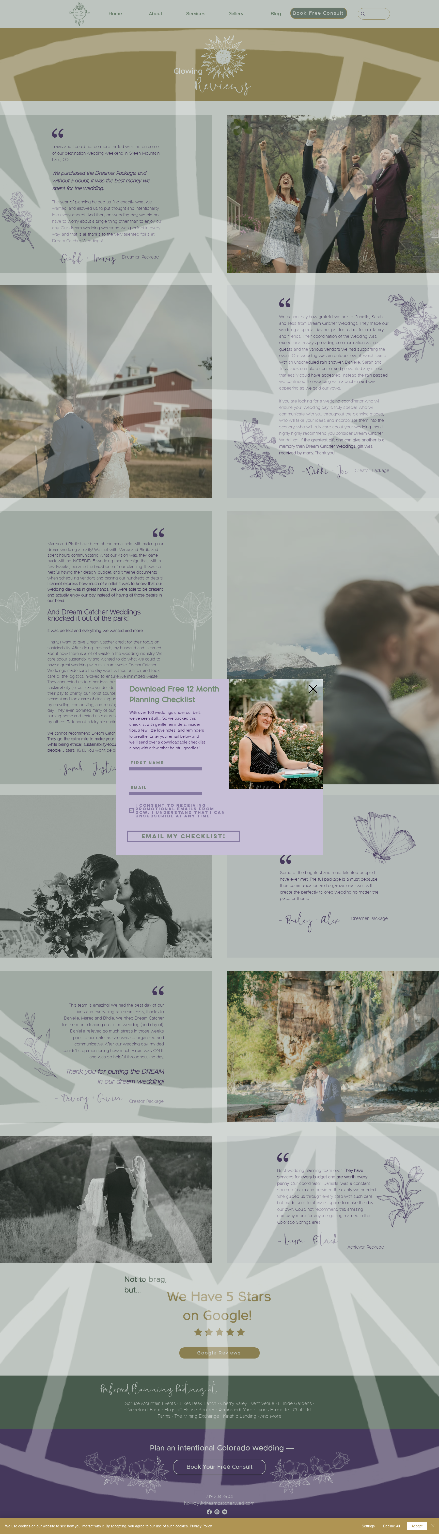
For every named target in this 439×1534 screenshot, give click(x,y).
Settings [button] (368, 1525)
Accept (417, 1525)
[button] (313, 688)
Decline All (391, 1525)
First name (137, 754)
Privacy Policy (201, 1525)
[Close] (433, 1526)
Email (133, 779)
